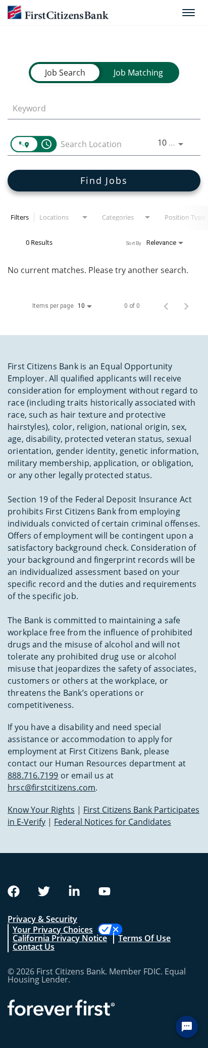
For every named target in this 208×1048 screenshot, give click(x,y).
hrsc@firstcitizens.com (51, 787)
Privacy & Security (42, 919)
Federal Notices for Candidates (112, 821)
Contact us (34, 946)
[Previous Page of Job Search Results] (166, 306)
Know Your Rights (41, 809)
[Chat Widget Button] (187, 1027)
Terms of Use (144, 938)
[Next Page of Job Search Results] (186, 306)
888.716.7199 (33, 775)
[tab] (65, 72)
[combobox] (99, 108)
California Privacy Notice (60, 938)
